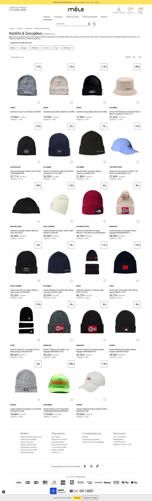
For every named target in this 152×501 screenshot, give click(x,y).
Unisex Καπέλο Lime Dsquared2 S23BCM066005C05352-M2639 (56, 410)
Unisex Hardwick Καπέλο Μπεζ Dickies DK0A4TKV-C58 (91, 410)
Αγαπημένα (130, 13)
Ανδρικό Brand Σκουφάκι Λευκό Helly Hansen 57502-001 (58, 232)
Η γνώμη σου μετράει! (59, 447)
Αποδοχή (77, 498)
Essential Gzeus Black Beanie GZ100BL (91, 112)
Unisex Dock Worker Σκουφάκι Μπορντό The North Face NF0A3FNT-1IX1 (91, 232)
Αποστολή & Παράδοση (28, 439)
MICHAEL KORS (15, 226)
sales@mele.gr (118, 439)
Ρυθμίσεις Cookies (90, 498)
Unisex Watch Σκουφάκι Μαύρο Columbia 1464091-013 (88, 172)
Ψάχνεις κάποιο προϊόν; (59, 445)
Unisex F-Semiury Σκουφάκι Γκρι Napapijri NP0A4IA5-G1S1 (56, 350)
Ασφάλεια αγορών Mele (28, 450)
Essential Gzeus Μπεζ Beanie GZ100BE (59, 112)
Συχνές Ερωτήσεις (57, 442)
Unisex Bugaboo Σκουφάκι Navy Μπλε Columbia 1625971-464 (58, 291)
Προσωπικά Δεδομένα (59, 439)
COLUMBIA (113, 107)
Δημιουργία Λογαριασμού (91, 439)
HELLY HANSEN (49, 226)
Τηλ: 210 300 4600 (119, 437)
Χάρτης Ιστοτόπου (57, 450)
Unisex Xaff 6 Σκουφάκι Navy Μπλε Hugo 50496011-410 (123, 291)
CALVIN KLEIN (15, 167)
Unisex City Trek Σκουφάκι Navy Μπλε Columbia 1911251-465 (58, 172)
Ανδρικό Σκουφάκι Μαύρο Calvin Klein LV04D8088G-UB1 (25, 172)
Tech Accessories (89, 17)
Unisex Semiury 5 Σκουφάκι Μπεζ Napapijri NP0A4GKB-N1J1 (122, 232)
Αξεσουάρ (28, 28)
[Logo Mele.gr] (76, 9)
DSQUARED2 (47, 405)
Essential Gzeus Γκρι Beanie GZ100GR (25, 112)
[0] (129, 9)
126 (139, 57)
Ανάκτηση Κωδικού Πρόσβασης (93, 442)
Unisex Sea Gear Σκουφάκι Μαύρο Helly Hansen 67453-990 (23, 291)
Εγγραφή (122, 12)
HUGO (78, 286)
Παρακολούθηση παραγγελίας (31, 437)
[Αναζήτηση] (94, 24)
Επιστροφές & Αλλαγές (28, 447)
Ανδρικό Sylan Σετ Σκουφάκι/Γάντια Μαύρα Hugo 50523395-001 (24, 350)
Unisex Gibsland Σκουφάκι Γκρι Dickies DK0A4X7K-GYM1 (25, 410)
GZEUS (12, 107)
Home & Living (72, 17)
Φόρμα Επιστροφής (27, 452)
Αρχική (11, 28)
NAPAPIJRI (113, 226)
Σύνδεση (115, 12)
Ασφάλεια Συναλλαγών (28, 445)
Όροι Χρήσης (55, 437)
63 (134, 57)
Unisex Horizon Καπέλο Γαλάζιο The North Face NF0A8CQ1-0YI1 (123, 172)
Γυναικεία (58, 17)
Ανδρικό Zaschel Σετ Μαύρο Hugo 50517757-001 (90, 291)
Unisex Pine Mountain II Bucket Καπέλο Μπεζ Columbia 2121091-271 (124, 113)
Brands (104, 17)
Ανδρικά (46, 17)
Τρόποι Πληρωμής (26, 442)
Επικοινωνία (55, 452)
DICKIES (112, 345)
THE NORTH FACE (115, 167)
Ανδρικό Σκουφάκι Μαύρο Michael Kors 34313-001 (24, 232)
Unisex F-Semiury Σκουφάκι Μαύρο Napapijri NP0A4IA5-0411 (90, 350)
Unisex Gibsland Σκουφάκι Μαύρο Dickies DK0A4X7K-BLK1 (122, 350)
